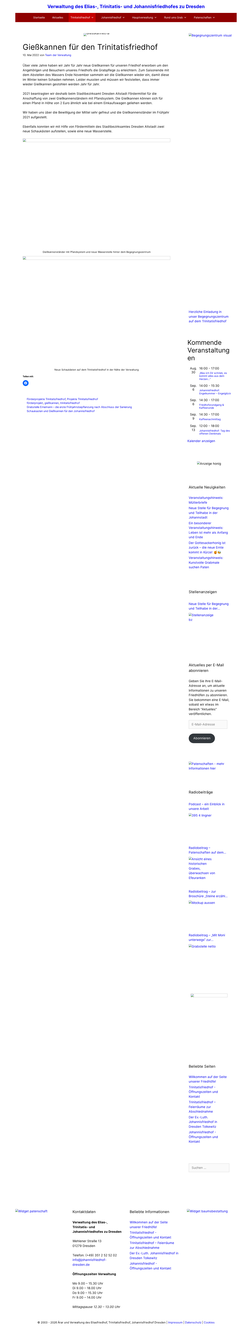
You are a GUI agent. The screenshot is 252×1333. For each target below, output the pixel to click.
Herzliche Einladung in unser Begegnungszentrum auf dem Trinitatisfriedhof (209, 316)
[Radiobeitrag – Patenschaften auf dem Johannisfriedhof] (202, 870)
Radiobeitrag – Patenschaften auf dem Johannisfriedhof (206, 850)
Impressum (175, 1322)
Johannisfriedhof (111, 17)
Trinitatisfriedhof (80, 17)
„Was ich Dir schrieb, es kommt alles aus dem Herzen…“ (213, 376)
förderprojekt (35, 402)
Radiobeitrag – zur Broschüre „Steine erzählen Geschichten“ (209, 894)
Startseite (39, 17)
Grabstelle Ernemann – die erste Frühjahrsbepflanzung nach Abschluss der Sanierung (79, 407)
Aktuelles (57, 17)
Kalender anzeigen (201, 441)
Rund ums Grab (173, 17)
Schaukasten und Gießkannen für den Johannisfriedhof (61, 411)
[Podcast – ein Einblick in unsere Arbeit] (202, 827)
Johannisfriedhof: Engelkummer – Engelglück (215, 392)
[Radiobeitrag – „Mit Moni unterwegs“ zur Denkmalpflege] (202, 958)
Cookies (209, 1322)
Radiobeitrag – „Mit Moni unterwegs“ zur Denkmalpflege (207, 937)
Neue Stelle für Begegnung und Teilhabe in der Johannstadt (209, 512)
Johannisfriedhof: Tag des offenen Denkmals (214, 432)
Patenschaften (202, 17)
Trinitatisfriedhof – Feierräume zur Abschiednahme (202, 1106)
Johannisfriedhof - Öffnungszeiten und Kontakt (203, 1136)
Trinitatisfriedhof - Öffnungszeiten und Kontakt (203, 1091)
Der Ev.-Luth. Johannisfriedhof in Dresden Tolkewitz (203, 1121)
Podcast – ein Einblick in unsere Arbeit (207, 806)
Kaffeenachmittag (210, 419)
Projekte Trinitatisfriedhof (82, 399)
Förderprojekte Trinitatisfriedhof (46, 399)
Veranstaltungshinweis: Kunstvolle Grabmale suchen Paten (206, 562)
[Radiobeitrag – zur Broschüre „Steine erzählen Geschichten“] (202, 914)
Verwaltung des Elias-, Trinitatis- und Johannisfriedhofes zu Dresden (126, 6)
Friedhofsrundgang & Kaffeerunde (211, 406)
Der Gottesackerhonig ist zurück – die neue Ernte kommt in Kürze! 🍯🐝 (207, 547)
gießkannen (51, 402)
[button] (1, 1330)
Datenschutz (193, 1322)
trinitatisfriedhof (70, 402)
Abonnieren (201, 738)
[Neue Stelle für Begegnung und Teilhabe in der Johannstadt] (202, 627)
